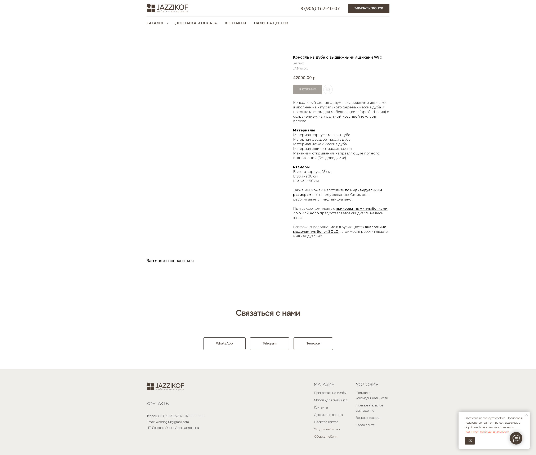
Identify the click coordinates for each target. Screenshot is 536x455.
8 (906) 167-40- (317, 8)
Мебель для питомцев (330, 400)
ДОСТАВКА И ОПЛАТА (196, 23)
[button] (368, 8)
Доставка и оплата (328, 415)
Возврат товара (367, 417)
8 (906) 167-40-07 (174, 416)
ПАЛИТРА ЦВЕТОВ (271, 23)
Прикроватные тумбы (330, 393)
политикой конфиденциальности (487, 432)
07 (337, 8)
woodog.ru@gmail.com (172, 422)
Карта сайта (365, 425)
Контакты (321, 407)
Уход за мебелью (327, 429)
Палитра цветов (326, 422)
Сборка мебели (326, 436)
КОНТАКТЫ (235, 23)
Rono (314, 213)
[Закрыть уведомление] (526, 415)
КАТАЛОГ (156, 23)
